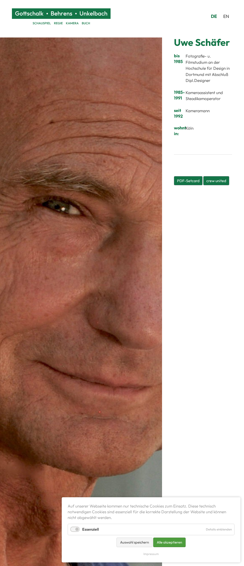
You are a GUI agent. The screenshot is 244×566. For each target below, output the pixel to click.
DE (214, 16)
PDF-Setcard (188, 180)
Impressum (151, 554)
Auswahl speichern (134, 542)
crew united (216, 180)
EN (226, 16)
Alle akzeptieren (169, 542)
